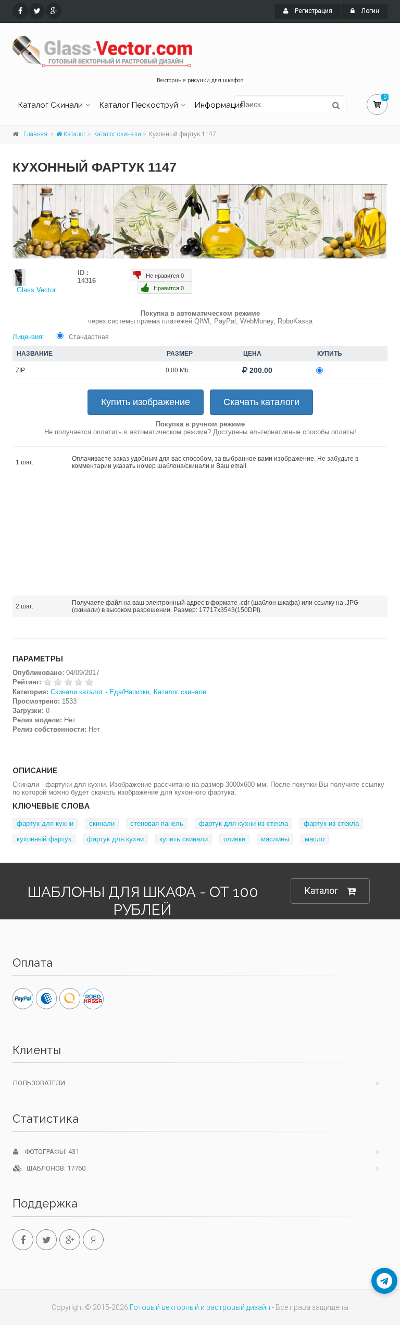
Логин (369, 11)
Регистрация (312, 11)
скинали (102, 823)
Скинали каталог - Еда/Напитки (100, 692)
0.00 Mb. (178, 370)
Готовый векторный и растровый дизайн (200, 1307)
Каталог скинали (117, 134)
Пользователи (39, 1083)
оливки (234, 839)
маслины (275, 839)
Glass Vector (36, 290)
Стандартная (89, 337)
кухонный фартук (44, 839)
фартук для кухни (45, 823)
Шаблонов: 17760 (53, 1168)
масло (314, 839)
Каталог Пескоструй (138, 105)
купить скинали (183, 839)
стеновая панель (156, 823)
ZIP (20, 370)
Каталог (74, 134)
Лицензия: (28, 337)
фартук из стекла (331, 823)
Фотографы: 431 (48, 1151)
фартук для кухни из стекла (243, 823)
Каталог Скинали (50, 105)
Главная (35, 134)
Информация (219, 105)
